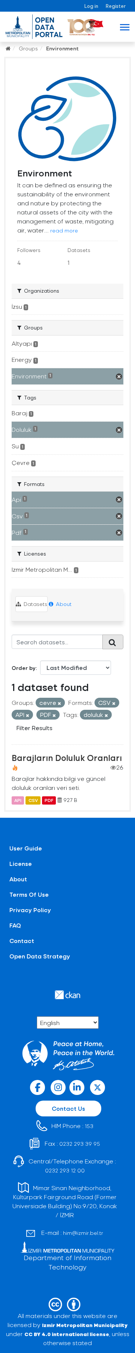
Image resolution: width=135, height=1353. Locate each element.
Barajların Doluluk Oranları (67, 757)
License (20, 863)
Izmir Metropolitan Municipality (85, 1325)
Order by (24, 667)
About (63, 603)
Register (116, 6)
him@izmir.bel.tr (83, 1232)
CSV (33, 800)
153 (89, 1126)
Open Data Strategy (39, 956)
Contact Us (68, 1108)
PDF (49, 800)
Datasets (34, 603)
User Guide (25, 848)
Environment (62, 48)
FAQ (15, 925)
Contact (21, 941)
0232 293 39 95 (79, 1143)
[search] (112, 642)
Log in (91, 6)
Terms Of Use (29, 894)
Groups (28, 48)
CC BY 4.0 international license (66, 1334)
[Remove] (59, 703)
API (17, 800)
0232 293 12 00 (65, 1170)
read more (64, 230)
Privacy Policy (30, 910)
